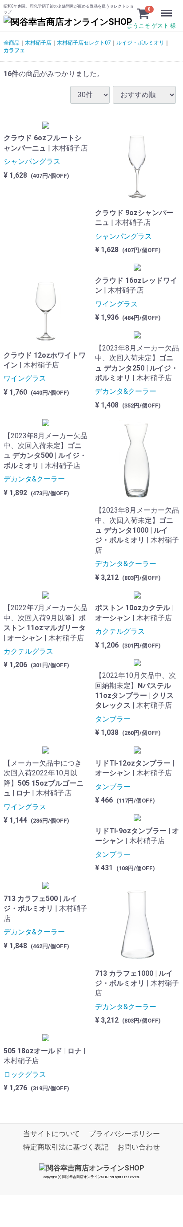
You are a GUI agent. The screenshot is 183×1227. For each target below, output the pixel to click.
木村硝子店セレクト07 (84, 43)
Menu (167, 8)
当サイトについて (51, 1134)
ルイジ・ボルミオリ (140, 43)
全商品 (12, 43)
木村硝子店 (38, 43)
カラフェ (14, 50)
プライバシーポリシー (124, 1134)
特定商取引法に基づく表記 (65, 1147)
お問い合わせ (138, 1147)
